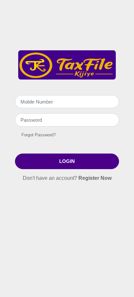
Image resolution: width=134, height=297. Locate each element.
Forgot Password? (38, 134)
